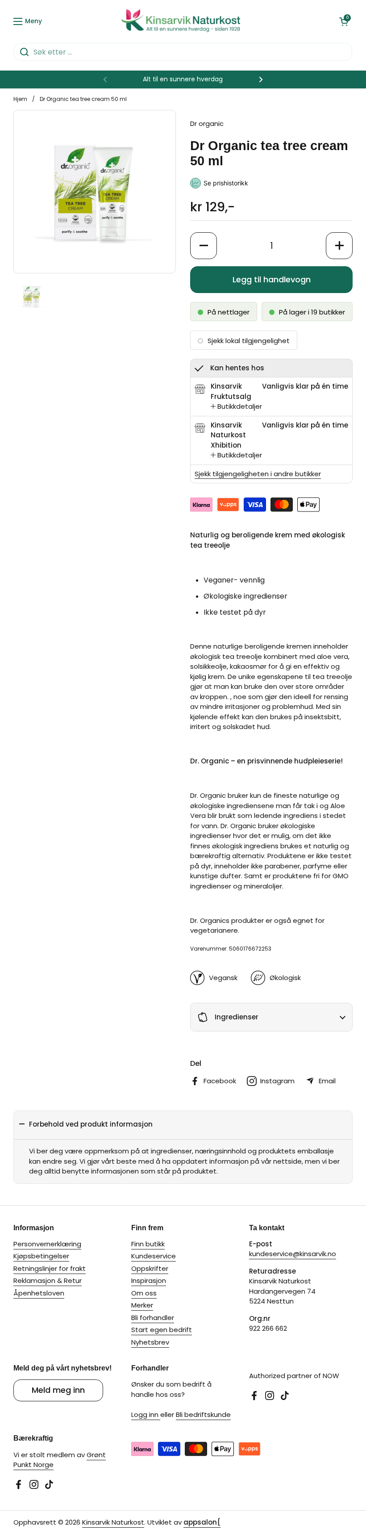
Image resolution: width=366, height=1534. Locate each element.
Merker (142, 1305)
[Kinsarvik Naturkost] (181, 21)
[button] (344, 21)
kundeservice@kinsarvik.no (292, 1253)
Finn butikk (148, 1244)
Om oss (144, 1293)
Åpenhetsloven (38, 1293)
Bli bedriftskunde (203, 1414)
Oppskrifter (149, 1268)
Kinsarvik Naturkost (113, 1522)
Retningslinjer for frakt (49, 1268)
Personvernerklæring (47, 1244)
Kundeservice (153, 1256)
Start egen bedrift (161, 1329)
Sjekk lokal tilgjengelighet (249, 340)
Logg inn (145, 1414)
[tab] (236, 407)
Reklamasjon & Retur (47, 1280)
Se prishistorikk (226, 183)
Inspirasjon (148, 1280)
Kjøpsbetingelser (41, 1256)
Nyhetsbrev (150, 1342)
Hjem (20, 99)
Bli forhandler (152, 1317)
